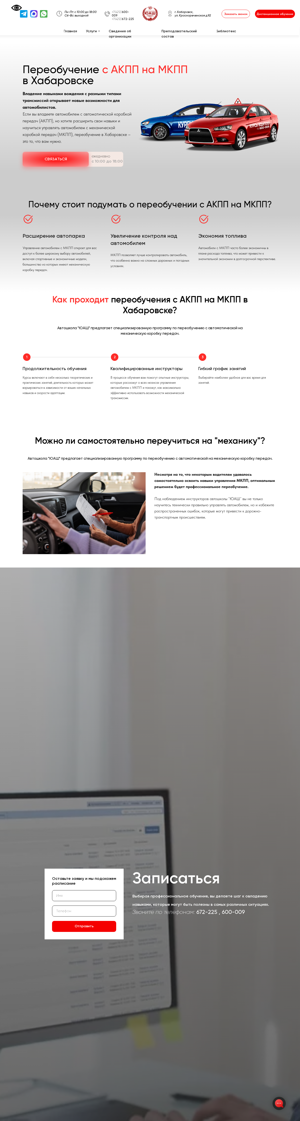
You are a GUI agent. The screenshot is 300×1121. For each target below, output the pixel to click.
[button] (236, 14)
